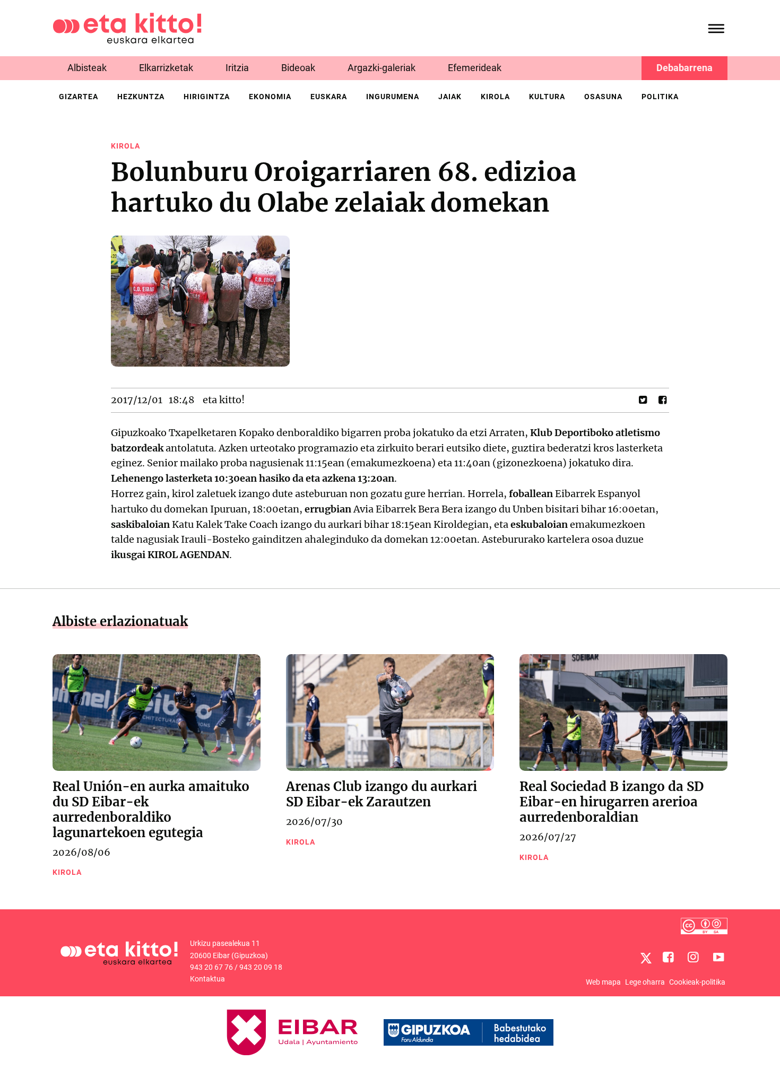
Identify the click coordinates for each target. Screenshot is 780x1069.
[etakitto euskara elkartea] (127, 27)
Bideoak (298, 67)
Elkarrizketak (166, 67)
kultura (547, 96)
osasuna (603, 96)
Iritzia (237, 67)
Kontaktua (207, 979)
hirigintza (207, 96)
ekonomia (270, 96)
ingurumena (392, 96)
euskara (328, 96)
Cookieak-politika (697, 982)
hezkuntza (140, 96)
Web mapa (603, 982)
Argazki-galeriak (381, 67)
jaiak (450, 96)
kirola (495, 96)
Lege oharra (645, 982)
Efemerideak (474, 67)
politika (660, 96)
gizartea (78, 96)
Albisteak (87, 67)
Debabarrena (684, 67)
